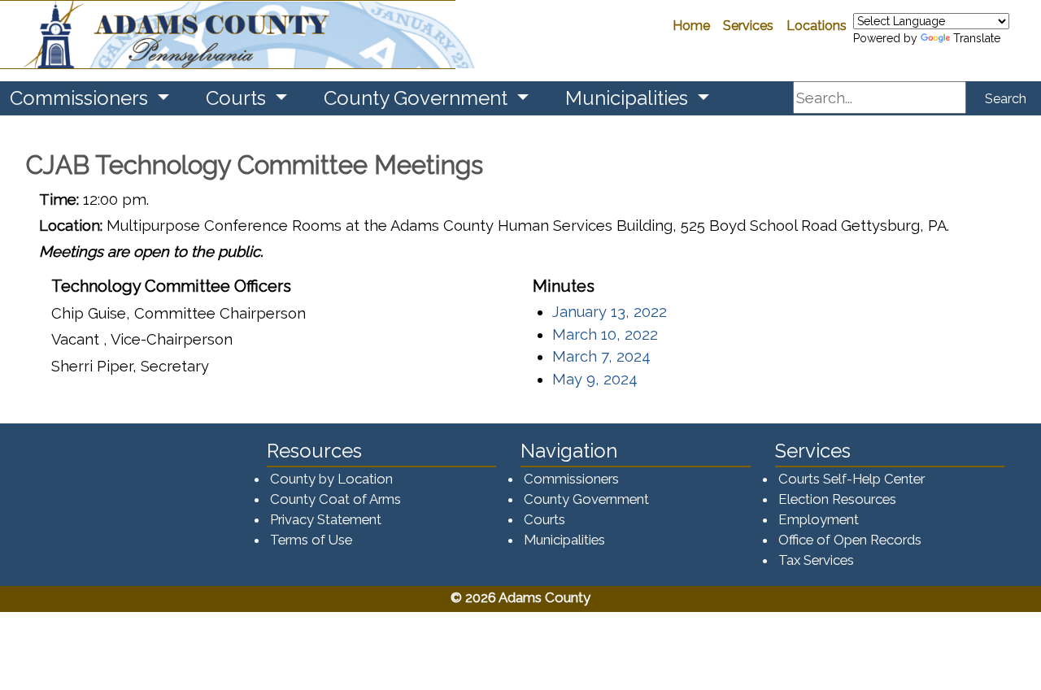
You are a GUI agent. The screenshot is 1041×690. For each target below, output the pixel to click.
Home (691, 25)
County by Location (331, 479)
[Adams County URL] (227, 34)
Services (748, 25)
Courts (544, 519)
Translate (976, 38)
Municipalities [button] (629, 98)
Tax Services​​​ (816, 560)
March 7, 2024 (601, 356)
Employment (818, 519)
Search (1005, 98)
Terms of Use (311, 540)
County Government (586, 499)
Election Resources (837, 499)
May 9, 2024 (595, 379)
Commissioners (571, 479)
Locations (816, 25)
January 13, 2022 (609, 311)
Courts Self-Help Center (851, 479)
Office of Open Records (849, 540)
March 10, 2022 (605, 334)
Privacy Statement (325, 519)
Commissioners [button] (81, 98)
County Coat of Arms (335, 499)
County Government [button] (418, 98)
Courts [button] (238, 98)
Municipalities (564, 540)
